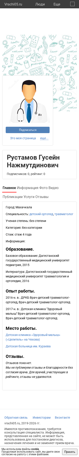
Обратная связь (16, 417)
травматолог (63, 214)
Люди (40, 4)
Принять (69, 451)
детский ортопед (41, 214)
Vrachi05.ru (13, 4)
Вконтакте (62, 417)
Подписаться (27, 130)
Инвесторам (41, 417)
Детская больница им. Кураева (28, 346)
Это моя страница (23, 138)
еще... (44, 138)
